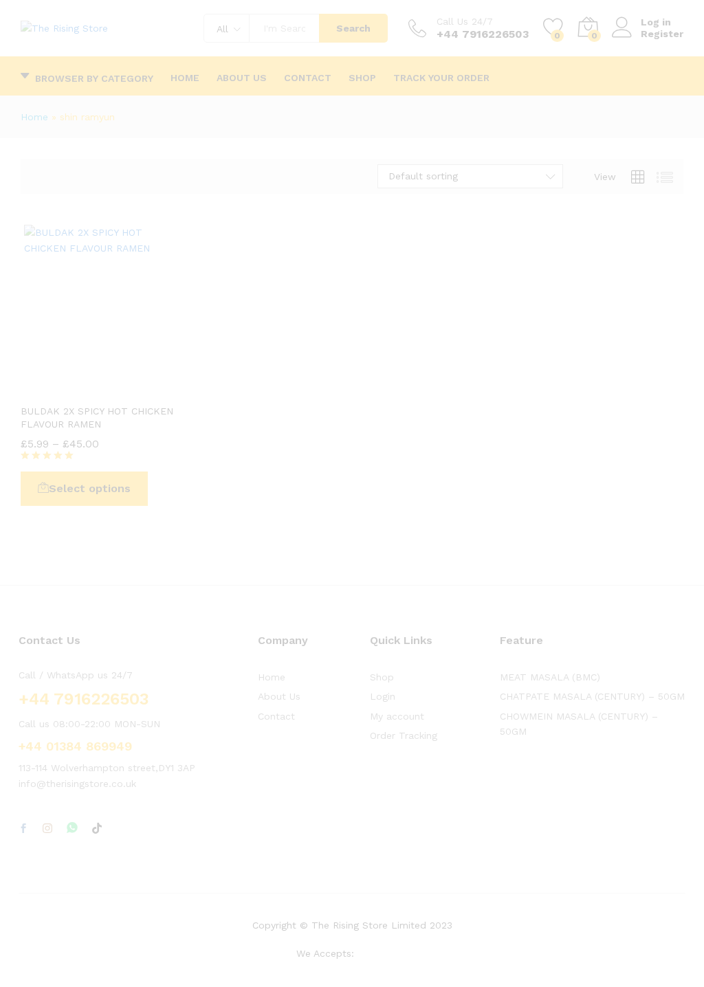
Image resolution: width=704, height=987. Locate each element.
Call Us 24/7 (465, 21)
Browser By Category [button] (94, 78)
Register (662, 33)
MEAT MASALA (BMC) (550, 677)
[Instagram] (47, 829)
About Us (242, 77)
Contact (307, 77)
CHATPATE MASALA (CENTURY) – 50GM (592, 696)
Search (353, 28)
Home (184, 77)
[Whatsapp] (72, 829)
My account (397, 716)
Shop (362, 77)
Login (382, 696)
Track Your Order (441, 77)
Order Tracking (403, 735)
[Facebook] (23, 828)
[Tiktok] (97, 829)
